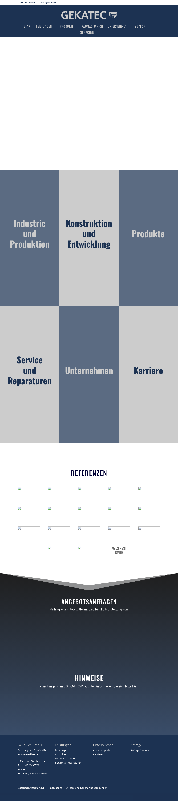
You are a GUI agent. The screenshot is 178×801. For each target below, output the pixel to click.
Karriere (98, 754)
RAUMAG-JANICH (65, 758)
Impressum (55, 788)
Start (28, 26)
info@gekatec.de (36, 761)
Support (141, 26)
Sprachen (87, 33)
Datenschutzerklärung (31, 788)
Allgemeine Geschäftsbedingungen (86, 788)
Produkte (67, 26)
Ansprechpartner (103, 750)
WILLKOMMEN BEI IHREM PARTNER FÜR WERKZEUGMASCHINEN (89, 83)
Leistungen (44, 26)
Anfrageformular (140, 750)
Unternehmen (117, 26)
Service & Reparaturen (68, 762)
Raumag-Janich (92, 26)
